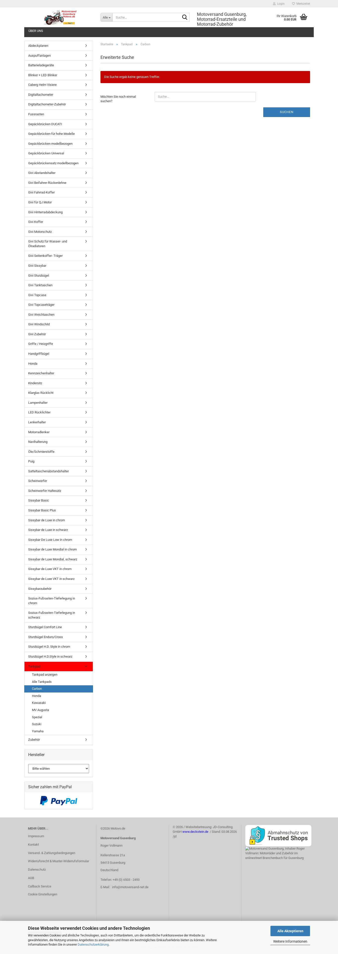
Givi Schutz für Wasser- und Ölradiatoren (47, 243)
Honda (32, 363)
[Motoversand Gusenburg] (60, 17)
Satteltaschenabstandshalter (48, 471)
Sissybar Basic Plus (42, 510)
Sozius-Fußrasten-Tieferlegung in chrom (51, 600)
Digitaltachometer (40, 94)
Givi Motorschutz (40, 232)
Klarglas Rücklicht (40, 393)
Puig (31, 461)
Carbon (37, 689)
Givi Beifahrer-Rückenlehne (47, 183)
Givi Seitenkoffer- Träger (45, 256)
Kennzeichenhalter (41, 373)
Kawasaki (39, 703)
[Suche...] (185, 17)
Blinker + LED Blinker (42, 75)
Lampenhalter (38, 403)
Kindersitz (35, 383)
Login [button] (280, 3)
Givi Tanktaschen (40, 285)
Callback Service (39, 886)
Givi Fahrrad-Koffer (41, 192)
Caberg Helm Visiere (42, 85)
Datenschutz (37, 869)
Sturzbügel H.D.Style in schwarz (50, 656)
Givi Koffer (35, 222)
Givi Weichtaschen (41, 314)
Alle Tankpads (42, 682)
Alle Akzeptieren (290, 931)
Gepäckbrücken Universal (46, 153)
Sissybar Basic (38, 500)
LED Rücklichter (39, 412)
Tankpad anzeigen (44, 674)
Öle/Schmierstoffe (41, 451)
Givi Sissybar (37, 265)
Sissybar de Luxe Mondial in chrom (52, 549)
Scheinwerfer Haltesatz (44, 491)
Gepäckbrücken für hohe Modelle (51, 134)
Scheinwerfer (37, 481)
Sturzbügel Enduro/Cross (45, 637)
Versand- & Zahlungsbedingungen (51, 853)
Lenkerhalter (37, 422)
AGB (31, 878)
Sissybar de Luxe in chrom (46, 520)
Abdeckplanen (38, 46)
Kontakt (33, 844)
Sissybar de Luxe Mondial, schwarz (52, 559)
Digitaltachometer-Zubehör (47, 104)
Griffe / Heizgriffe (40, 344)
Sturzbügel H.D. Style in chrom (49, 646)
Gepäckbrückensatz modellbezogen (53, 163)
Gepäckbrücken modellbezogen (50, 143)
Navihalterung (38, 442)
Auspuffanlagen (39, 55)
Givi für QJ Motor (40, 202)
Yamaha (38, 731)
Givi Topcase (37, 295)
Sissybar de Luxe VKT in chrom (50, 569)
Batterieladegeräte (41, 65)
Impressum (36, 836)
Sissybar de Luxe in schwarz (48, 530)
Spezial (37, 717)
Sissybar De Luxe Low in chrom (50, 540)
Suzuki (36, 724)
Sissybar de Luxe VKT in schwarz (51, 579)
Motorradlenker (38, 432)
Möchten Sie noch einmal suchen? (118, 99)
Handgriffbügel (38, 354)
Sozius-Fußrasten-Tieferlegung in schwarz (51, 615)
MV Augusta (40, 710)
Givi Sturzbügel (38, 275)
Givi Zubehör (37, 334)
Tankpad (34, 666)
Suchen (286, 112)
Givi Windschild (39, 324)
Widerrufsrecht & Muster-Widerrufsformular (58, 861)
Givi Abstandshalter (41, 173)
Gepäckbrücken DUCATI (45, 124)
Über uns (35, 31)
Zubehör (34, 739)
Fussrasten (36, 114)
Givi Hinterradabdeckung (45, 212)
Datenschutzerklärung (93, 944)
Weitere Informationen (290, 941)
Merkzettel (302, 3)
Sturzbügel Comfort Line (45, 627)
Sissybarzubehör (39, 589)
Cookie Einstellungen (42, 894)
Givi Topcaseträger (41, 305)
